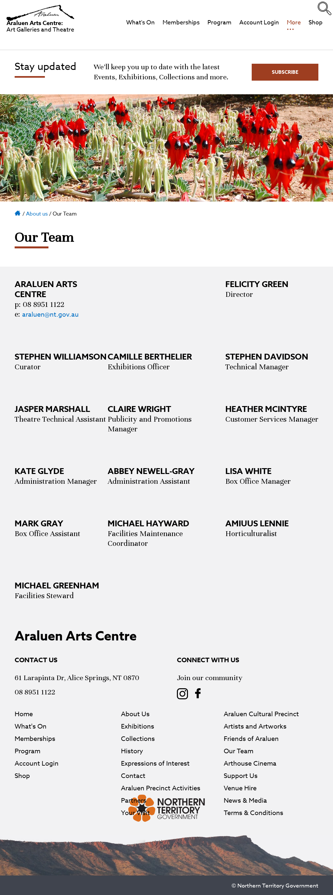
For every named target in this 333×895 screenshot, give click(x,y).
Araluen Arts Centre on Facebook (198, 693)
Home (18, 213)
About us (37, 214)
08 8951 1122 (35, 692)
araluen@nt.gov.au (50, 314)
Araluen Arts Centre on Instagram (182, 693)
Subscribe (285, 72)
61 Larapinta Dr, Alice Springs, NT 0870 (77, 677)
